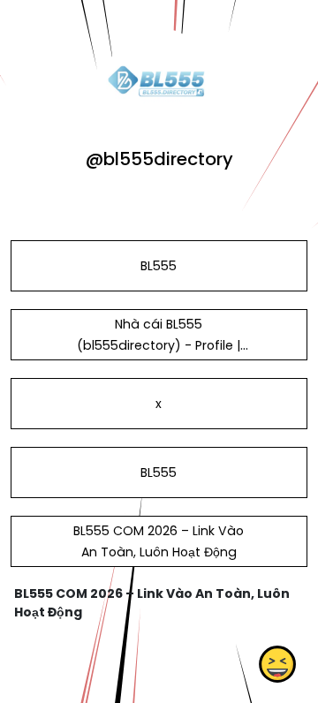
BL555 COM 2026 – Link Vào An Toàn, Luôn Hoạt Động (158, 541)
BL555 (158, 266)
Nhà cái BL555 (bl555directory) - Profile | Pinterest (158, 345)
